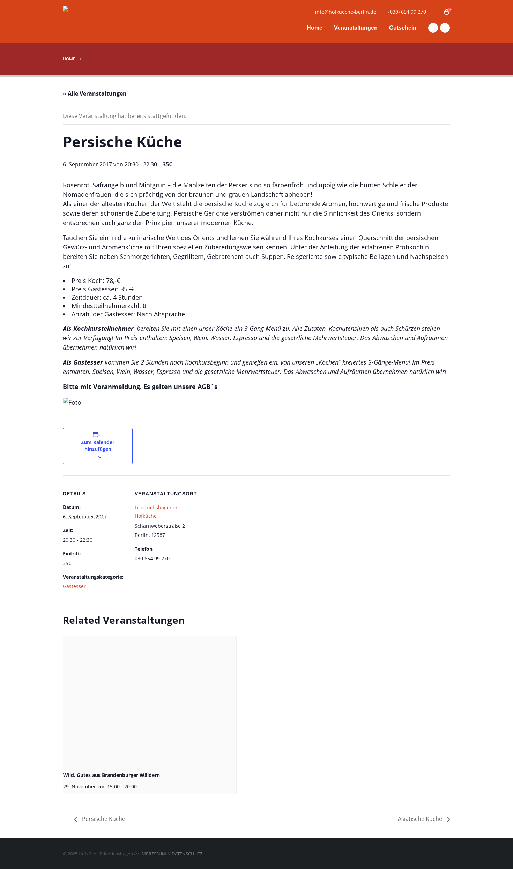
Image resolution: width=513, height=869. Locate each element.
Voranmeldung (116, 386)
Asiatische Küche (421, 819)
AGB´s (207, 386)
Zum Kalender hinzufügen (97, 445)
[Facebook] (433, 28)
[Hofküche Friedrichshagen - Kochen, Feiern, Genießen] (106, 21)
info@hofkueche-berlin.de (345, 11)
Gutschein (402, 28)
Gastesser (74, 586)
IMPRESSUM (153, 854)
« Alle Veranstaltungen (95, 93)
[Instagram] (445, 28)
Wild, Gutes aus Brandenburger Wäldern (111, 775)
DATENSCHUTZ (187, 854)
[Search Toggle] (436, 12)
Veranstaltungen (356, 28)
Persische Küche (103, 819)
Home (314, 28)
